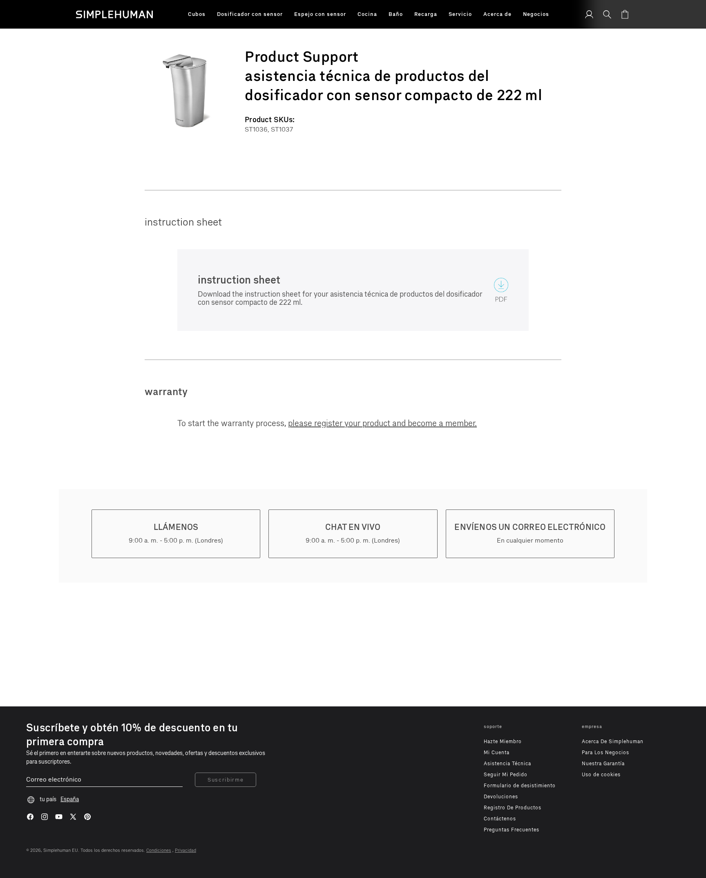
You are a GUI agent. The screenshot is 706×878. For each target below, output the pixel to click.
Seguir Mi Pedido (505, 774)
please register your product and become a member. (382, 423)
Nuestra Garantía (603, 763)
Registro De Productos (512, 808)
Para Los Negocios (605, 752)
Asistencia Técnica (507, 763)
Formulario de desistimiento (520, 786)
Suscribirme (226, 780)
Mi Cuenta (496, 752)
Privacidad (185, 850)
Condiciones (158, 850)
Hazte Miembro (503, 741)
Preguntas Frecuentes (511, 830)
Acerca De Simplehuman (612, 741)
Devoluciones (501, 797)
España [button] (69, 799)
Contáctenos (500, 819)
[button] (196, 14)
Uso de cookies (601, 774)
